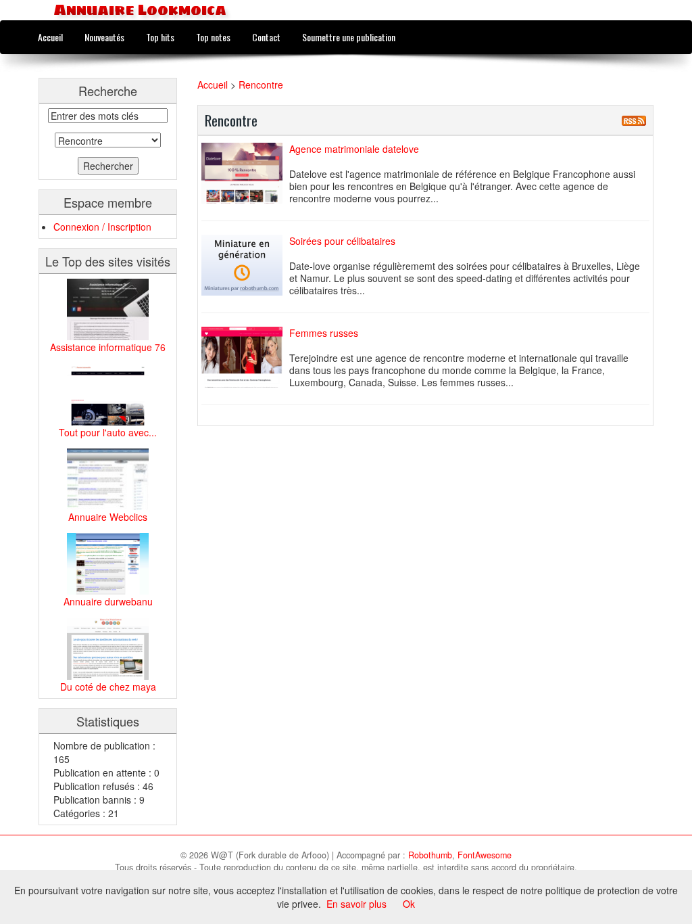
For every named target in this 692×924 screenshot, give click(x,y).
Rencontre (261, 84)
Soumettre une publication (348, 37)
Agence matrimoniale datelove (354, 149)
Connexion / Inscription (102, 226)
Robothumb (430, 855)
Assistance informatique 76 (108, 347)
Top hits (160, 37)
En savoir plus (356, 903)
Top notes (213, 37)
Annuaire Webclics (107, 517)
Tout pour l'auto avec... (108, 432)
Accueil (50, 37)
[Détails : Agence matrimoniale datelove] (245, 173)
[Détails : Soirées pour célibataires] (245, 265)
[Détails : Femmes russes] (245, 357)
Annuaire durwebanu (108, 601)
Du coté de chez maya (108, 686)
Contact (266, 37)
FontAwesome (485, 855)
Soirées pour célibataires (342, 241)
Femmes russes (323, 333)
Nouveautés (104, 37)
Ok (409, 903)
